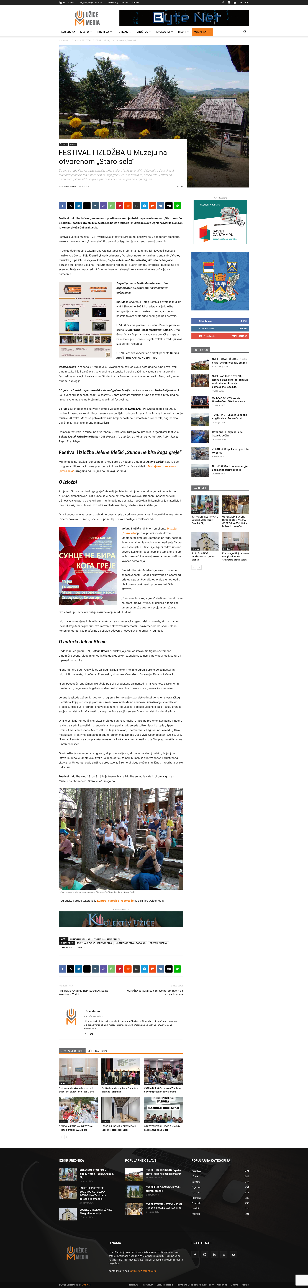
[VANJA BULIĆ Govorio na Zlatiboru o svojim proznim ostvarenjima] (163, 1071)
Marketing (113, 2)
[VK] (160, 205)
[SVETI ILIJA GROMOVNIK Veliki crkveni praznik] (134, 1192)
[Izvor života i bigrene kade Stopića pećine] (200, 436)
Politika (63, 1083)
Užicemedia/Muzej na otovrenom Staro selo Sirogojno (95, 938)
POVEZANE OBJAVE (72, 1051)
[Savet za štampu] (220, 222)
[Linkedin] (234, 2)
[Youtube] (246, 2)
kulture (101, 900)
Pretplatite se (239, 336)
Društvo (142, 32)
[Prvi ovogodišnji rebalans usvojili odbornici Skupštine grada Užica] (78, 1071)
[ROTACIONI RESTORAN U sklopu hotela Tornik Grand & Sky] (205, 504)
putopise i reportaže (121, 900)
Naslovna (68, 32)
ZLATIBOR (80, 947)
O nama (124, 2)
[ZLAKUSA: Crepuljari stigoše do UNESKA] (200, 453)
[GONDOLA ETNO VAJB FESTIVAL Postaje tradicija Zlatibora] (78, 1110)
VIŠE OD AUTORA (97, 1051)
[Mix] (152, 205)
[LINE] (177, 205)
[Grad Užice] (220, 281)
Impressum (147, 1284)
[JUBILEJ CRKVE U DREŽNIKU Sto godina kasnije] (205, 541)
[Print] (136, 205)
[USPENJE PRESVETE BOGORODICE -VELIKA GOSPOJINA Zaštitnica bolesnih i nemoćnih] (235, 504)
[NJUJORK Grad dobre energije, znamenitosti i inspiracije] (200, 470)
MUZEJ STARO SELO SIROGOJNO (131, 943)
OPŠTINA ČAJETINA (158, 943)
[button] (245, 32)
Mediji (182, 32)
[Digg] (169, 205)
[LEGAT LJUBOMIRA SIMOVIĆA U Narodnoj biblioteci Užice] (120, 1110)
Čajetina (63, 144)
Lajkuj (243, 321)
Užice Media (70, 186)
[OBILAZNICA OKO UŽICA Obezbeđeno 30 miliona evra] (200, 402)
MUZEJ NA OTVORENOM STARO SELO (94, 943)
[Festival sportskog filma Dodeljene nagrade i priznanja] (120, 1071)
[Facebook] (223, 2)
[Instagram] (229, 2)
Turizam (123, 32)
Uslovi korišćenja (164, 1284)
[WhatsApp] (111, 205)
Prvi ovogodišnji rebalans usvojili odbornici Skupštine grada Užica (235, 556)
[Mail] (240, 2)
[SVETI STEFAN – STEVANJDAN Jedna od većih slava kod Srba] (134, 1209)
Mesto (84, 32)
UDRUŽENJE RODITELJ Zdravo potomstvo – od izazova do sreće (155, 992)
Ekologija (163, 32)
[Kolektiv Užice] (121, 919)
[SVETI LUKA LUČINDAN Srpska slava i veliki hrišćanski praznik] (200, 363)
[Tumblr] (95, 205)
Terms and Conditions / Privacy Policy (195, 1284)
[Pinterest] (119, 205)
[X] (70, 205)
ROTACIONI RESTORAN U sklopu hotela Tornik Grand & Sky (204, 520)
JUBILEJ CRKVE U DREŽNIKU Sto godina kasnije (203, 556)
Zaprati (242, 328)
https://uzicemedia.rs (93, 1016)
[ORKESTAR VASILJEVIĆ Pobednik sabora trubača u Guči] (163, 1110)
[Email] (87, 205)
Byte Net (86, 1284)
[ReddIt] (128, 205)
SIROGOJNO (66, 947)
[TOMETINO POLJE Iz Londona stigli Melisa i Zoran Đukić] (200, 419)
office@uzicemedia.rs (143, 1270)
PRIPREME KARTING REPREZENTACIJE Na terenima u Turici (83, 992)
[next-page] (67, 1137)
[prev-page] (61, 1137)
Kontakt (135, 2)
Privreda (103, 32)
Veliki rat (201, 32)
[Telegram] (144, 205)
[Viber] (103, 205)
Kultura (75, 40)
